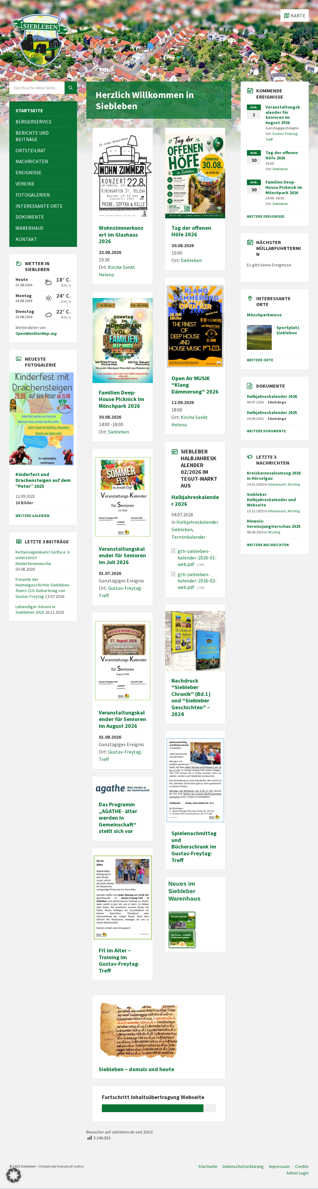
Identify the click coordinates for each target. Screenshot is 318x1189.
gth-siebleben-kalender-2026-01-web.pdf (197, 557)
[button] (13, 1175)
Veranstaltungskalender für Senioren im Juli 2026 (122, 555)
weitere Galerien (32, 515)
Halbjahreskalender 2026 (195, 500)
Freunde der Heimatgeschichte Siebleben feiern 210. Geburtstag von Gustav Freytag (42, 588)
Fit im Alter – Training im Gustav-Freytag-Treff (119, 960)
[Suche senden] (71, 88)
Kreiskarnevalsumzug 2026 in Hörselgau (274, 475)
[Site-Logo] (40, 69)
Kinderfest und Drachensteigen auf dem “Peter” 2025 (43, 480)
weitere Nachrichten (268, 544)
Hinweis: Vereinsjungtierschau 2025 (273, 523)
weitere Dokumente (266, 431)
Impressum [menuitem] (279, 1166)
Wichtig (294, 484)
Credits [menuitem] (302, 1166)
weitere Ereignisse (265, 216)
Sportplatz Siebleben (287, 330)
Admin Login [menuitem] (297, 1173)
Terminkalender (188, 537)
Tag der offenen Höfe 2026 (191, 231)
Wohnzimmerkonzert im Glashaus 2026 (121, 234)
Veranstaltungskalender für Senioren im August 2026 (122, 719)
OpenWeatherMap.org (36, 333)
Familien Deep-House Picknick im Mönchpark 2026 (121, 399)
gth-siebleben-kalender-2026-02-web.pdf (197, 580)
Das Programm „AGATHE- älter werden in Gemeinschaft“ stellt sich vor (118, 818)
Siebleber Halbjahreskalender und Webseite (271, 500)
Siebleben (118, 432)
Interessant (277, 484)
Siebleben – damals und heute (136, 1069)
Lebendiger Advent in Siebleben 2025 (35, 609)
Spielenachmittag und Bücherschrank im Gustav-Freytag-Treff (193, 846)
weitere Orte (260, 360)
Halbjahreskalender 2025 (272, 412)
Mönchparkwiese (264, 315)
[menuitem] (43, 110)
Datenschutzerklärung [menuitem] (243, 1166)
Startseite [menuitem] (207, 1166)
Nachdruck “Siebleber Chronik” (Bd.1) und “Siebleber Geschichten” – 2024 (191, 697)
